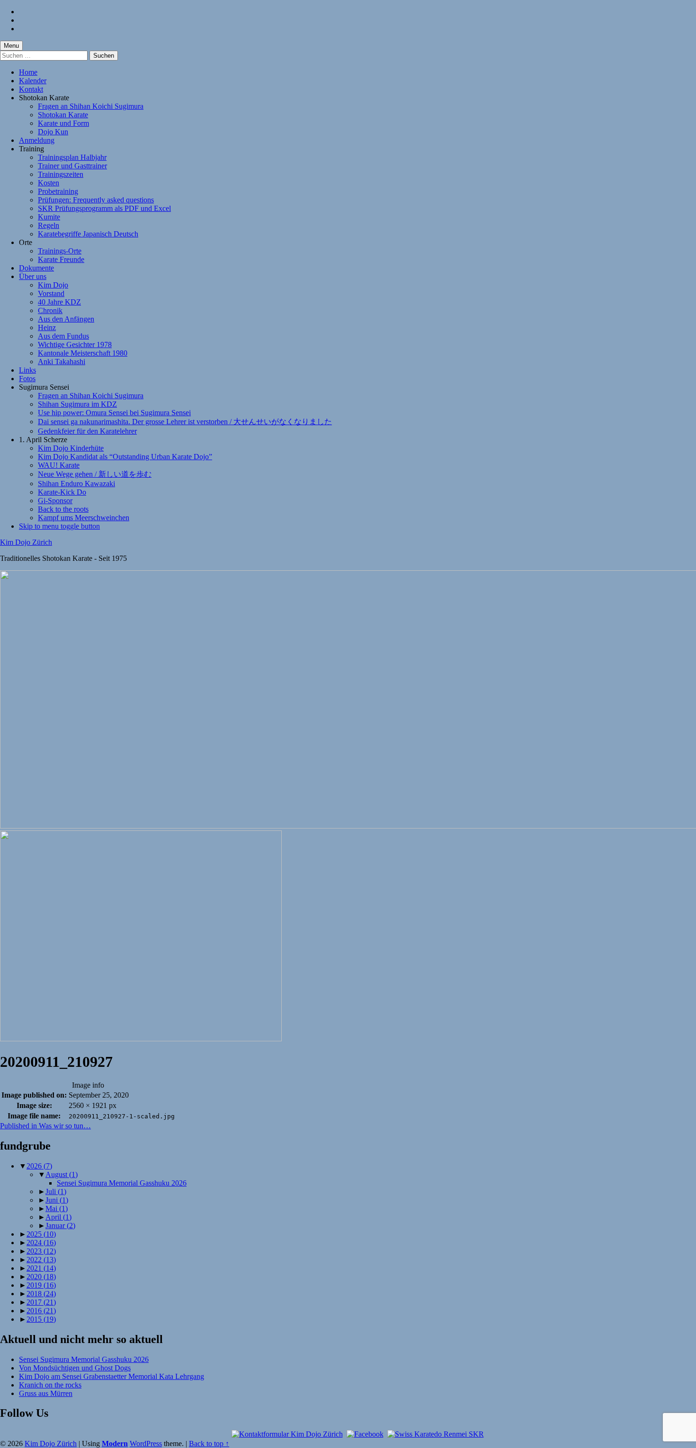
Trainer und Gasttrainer (72, 166)
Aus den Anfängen (66, 319)
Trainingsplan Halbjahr (72, 157)
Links (27, 370)
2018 (41, 1294)
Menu (11, 45)
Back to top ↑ (209, 1443)
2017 (41, 1302)
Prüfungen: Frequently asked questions (96, 200)
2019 (41, 1285)
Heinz (47, 327)
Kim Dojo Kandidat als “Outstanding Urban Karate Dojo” (125, 457)
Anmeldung (36, 140)
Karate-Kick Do (62, 492)
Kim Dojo (53, 285)
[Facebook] (365, 1434)
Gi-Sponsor (55, 501)
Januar (60, 1225)
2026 (39, 1166)
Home (28, 72)
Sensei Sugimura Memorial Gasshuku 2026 (122, 1183)
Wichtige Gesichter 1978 (75, 344)
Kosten (48, 183)
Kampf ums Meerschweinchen (83, 518)
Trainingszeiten (60, 174)
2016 (41, 1311)
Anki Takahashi (61, 362)
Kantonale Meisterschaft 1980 (82, 353)
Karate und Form (63, 123)
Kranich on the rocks (50, 1385)
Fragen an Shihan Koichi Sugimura (90, 106)
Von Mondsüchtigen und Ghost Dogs (75, 1368)
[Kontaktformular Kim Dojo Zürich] (287, 1434)
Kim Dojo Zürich (26, 542)
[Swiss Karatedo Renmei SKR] (435, 1434)
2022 (41, 1260)
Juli (55, 1191)
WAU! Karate (59, 465)
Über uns (32, 276)
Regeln (48, 225)
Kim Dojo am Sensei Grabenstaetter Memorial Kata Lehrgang (111, 1376)
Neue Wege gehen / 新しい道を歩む (95, 474)
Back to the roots (63, 509)
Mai (56, 1208)
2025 (41, 1234)
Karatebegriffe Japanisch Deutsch (88, 234)
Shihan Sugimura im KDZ (77, 404)
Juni (56, 1200)
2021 (41, 1268)
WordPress (146, 1443)
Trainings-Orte (59, 251)
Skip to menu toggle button (59, 526)
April (58, 1217)
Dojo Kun (53, 132)
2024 (41, 1243)
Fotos (27, 379)
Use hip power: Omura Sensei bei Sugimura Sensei (114, 413)
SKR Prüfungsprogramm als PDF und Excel (104, 208)
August (61, 1174)
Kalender (32, 81)
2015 (41, 1319)
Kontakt (31, 89)
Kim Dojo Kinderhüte (71, 448)
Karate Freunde (61, 259)
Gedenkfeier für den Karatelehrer (87, 431)
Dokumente (36, 268)
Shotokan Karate (63, 115)
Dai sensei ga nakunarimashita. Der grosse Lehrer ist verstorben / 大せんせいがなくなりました (185, 422)
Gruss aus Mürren (45, 1393)
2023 (41, 1251)
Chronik (50, 310)
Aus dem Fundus (63, 336)
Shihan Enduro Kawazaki (76, 484)
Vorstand (51, 293)
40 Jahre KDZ (59, 302)
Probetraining (58, 191)
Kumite (49, 217)
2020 (41, 1277)
